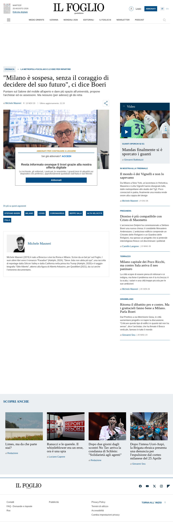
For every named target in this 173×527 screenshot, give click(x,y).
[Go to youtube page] (147, 486)
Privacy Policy (98, 502)
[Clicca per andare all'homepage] (28, 486)
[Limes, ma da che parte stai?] (24, 426)
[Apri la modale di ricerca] (164, 20)
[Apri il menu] (9, 20)
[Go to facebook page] (140, 486)
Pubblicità (54, 502)
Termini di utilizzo (99, 506)
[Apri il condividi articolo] (106, 103)
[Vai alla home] (78, 8)
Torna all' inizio (152, 502)
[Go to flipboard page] (168, 486)
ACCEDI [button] (66, 156)
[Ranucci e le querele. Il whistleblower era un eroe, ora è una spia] (65, 426)
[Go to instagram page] (161, 486)
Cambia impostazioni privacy (105, 515)
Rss (8, 510)
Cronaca (9, 69)
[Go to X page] (154, 486)
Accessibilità (97, 510)
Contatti (10, 502)
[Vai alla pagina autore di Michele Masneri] (15, 243)
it (162, 9)
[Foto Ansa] (145, 124)
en (167, 9)
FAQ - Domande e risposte (19, 506)
